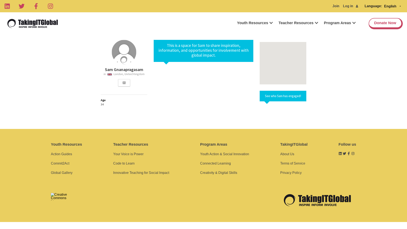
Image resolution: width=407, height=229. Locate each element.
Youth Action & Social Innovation (224, 154)
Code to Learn (124, 163)
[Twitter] (22, 6)
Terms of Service (292, 163)
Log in (348, 6)
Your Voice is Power (128, 154)
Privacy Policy (291, 173)
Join (335, 6)
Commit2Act (60, 163)
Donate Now (385, 23)
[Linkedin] (7, 6)
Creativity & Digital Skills (218, 173)
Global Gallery (61, 173)
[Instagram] (50, 6)
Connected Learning (215, 163)
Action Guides (61, 154)
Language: (373, 6)
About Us (287, 154)
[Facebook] (36, 6)
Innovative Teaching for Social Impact (141, 173)
